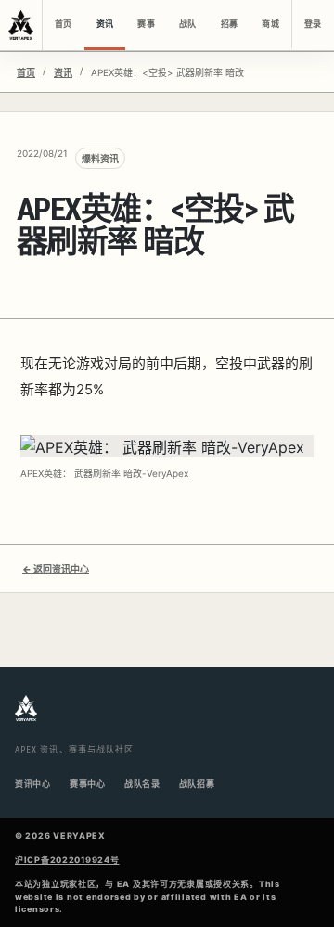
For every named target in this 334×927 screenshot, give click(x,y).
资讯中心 (33, 784)
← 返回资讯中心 (55, 568)
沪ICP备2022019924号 (67, 860)
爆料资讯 (100, 158)
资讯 (104, 24)
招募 (229, 24)
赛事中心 (88, 784)
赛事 (145, 24)
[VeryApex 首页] (21, 25)
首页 (63, 24)
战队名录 (142, 784)
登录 (312, 24)
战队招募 (197, 784)
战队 (187, 24)
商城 (270, 24)
